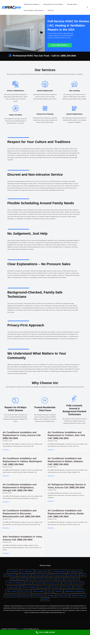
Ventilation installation (62, 595)
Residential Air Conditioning (31, 4)
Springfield (50, 595)
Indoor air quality (38, 591)
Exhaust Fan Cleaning (45, 114)
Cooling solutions (38, 583)
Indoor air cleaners (25, 591)
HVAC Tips (50, 10)
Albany (83, 575)
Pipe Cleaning (74, 91)
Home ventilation (55, 587)
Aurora (52, 579)
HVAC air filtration (66, 587)
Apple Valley (22, 579)
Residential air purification (11, 595)
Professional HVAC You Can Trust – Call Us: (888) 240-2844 (44, 55)
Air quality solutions (73, 575)
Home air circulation (14, 587)
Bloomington (68, 579)
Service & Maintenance (15, 91)
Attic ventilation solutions (42, 579)
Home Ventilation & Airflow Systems (34, 10)
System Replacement (45, 91)
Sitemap (20, 629)
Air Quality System (72, 4)
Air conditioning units (10, 575)
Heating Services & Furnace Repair (53, 4)
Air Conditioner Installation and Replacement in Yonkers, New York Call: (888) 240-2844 (66, 435)
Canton (77, 579)
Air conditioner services (42, 571)
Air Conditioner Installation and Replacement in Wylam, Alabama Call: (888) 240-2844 (65, 461)
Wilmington (45, 599)
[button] (40, 4)
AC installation (13, 571)
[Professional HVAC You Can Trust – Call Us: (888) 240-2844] (10, 55)
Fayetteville (66, 583)
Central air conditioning (14, 583)
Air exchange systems (24, 575)
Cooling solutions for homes (53, 583)
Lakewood (58, 591)
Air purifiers (47, 575)
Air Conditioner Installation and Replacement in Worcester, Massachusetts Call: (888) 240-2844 (21, 513)
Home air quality (44, 587)
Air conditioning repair (58, 571)
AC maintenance (27, 571)
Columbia (28, 583)
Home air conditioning (29, 587)
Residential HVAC (25, 595)
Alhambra (13, 579)
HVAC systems (12, 591)
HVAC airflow (77, 587)
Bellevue (59, 579)
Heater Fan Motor (15, 115)
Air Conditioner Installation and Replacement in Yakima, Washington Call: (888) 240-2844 (22, 461)
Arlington (30, 579)
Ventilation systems (78, 595)
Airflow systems (37, 575)
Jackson (49, 591)
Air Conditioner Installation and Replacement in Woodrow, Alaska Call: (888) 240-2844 (66, 513)
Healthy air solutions (77, 583)
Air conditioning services (75, 571)
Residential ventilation (38, 595)
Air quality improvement (59, 575)
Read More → (6, 449)
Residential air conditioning (74, 591)
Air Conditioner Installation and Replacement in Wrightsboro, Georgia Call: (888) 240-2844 (19, 487)
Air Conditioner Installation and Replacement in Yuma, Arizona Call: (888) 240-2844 (22, 435)
